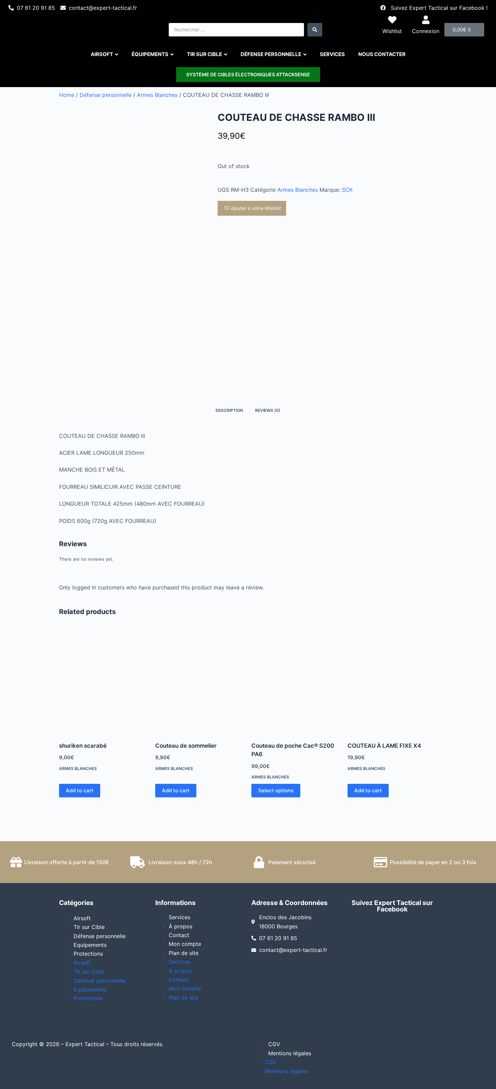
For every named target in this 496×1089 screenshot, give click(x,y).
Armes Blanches (157, 94)
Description (229, 410)
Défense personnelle (106, 94)
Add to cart (79, 790)
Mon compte (185, 943)
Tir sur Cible (89, 927)
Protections (88, 953)
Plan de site (183, 953)
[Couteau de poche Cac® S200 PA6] (296, 681)
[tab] (229, 410)
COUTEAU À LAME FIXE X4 (384, 745)
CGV (274, 1044)
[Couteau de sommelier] (200, 681)
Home (66, 94)
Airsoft (82, 918)
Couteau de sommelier (186, 745)
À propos (180, 926)
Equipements (90, 944)
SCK (347, 189)
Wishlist (392, 31)
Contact (179, 935)
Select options (276, 790)
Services (179, 917)
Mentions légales (289, 1053)
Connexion (425, 31)
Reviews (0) (267, 410)
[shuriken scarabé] (103, 681)
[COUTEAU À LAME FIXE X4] (392, 681)
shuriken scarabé (83, 745)
